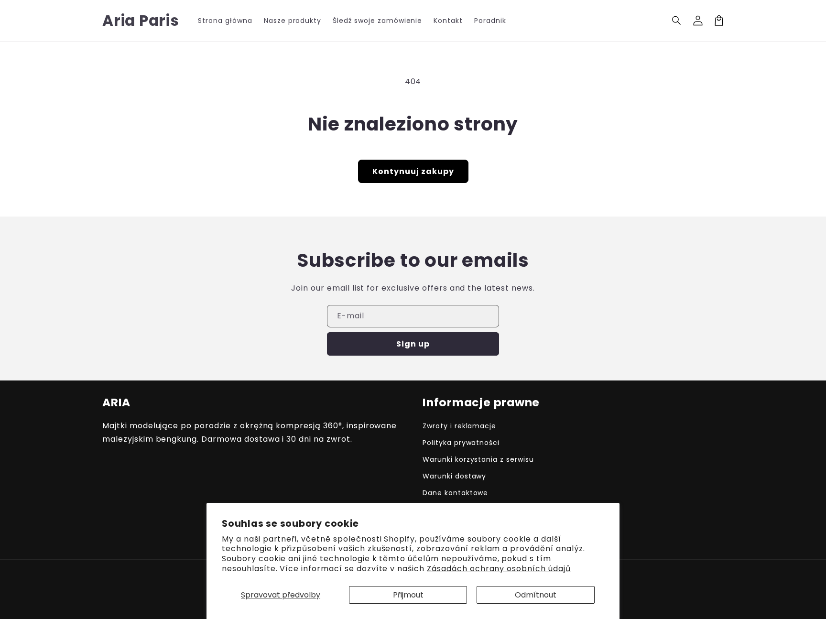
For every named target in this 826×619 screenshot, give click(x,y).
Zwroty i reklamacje (459, 426)
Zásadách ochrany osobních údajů (499, 568)
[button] (676, 20)
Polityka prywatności (461, 442)
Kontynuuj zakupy (413, 171)
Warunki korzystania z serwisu (478, 459)
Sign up (413, 343)
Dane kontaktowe (455, 493)
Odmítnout (535, 594)
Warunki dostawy (454, 476)
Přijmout (408, 594)
